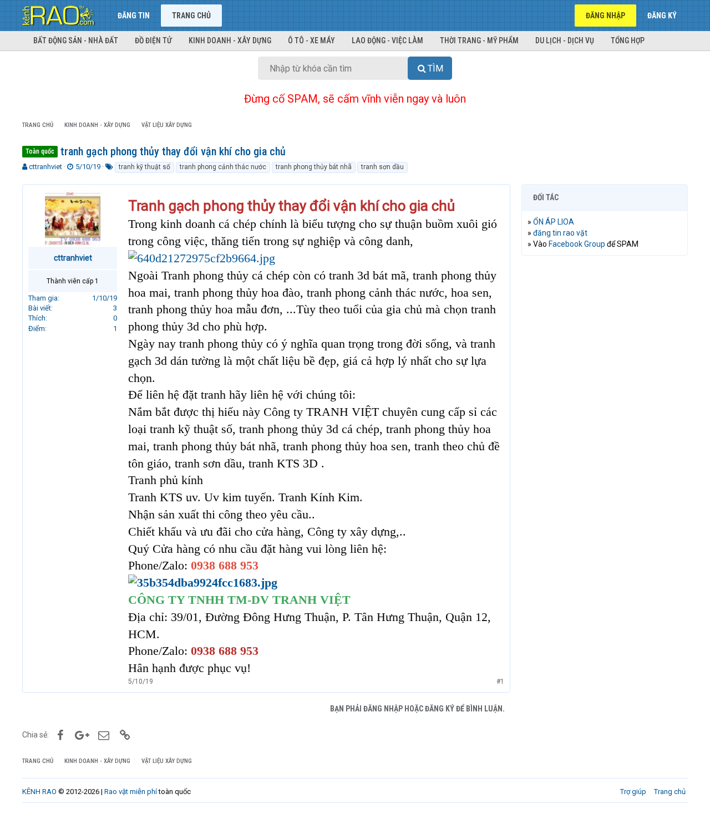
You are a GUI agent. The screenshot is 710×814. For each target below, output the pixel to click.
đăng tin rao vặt (560, 232)
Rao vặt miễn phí (130, 791)
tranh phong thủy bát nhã (314, 167)
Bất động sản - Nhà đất (75, 40)
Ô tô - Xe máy (311, 40)
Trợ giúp (633, 791)
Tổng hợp (628, 40)
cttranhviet (45, 166)
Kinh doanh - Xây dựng (230, 40)
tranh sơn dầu (382, 167)
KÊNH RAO (39, 791)
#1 (500, 681)
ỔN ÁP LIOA (553, 221)
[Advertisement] (604, 433)
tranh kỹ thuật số (144, 167)
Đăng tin (134, 15)
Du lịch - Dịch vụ (564, 40)
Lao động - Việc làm (387, 40)
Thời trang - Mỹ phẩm (479, 40)
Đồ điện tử (153, 40)
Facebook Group (577, 244)
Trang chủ (191, 15)
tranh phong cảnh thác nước (223, 167)
